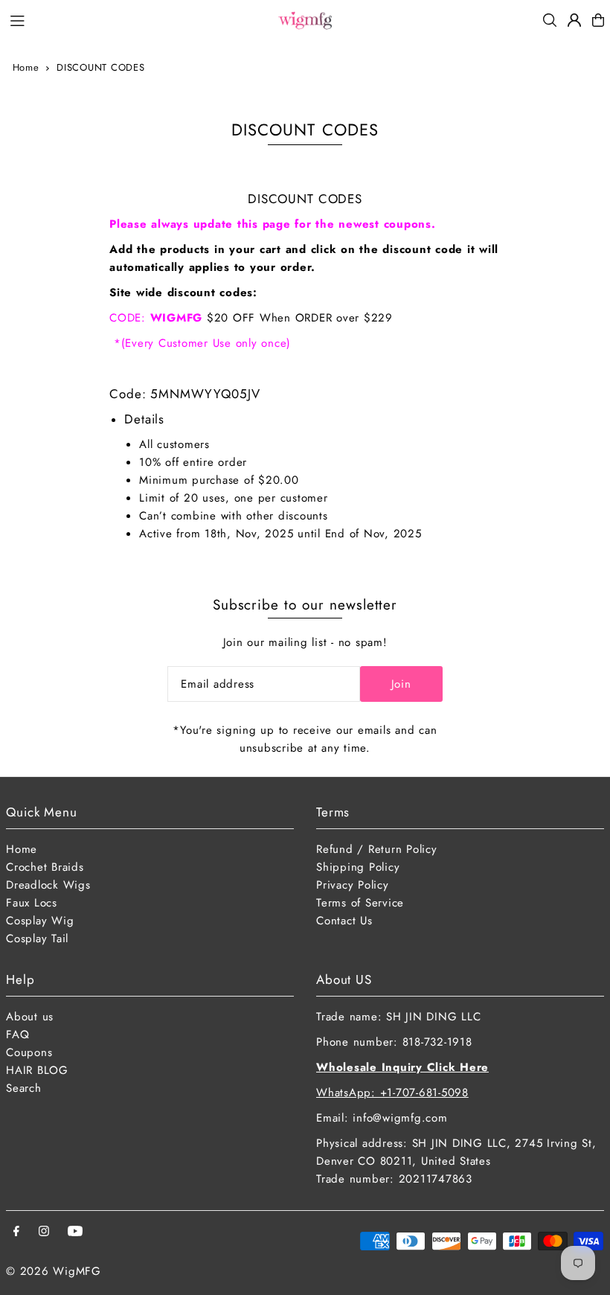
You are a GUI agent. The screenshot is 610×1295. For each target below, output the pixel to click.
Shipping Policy (357, 867)
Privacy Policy (352, 885)
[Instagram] (44, 1232)
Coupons (29, 1052)
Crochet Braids (45, 867)
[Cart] (598, 20)
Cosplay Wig (40, 920)
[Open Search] (549, 20)
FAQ (17, 1034)
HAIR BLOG (37, 1070)
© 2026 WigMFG (53, 1271)
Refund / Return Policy (376, 849)
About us (30, 1016)
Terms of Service (360, 903)
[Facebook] (16, 1232)
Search (24, 1088)
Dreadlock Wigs (48, 885)
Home (26, 67)
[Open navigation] (135, 19)
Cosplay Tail (37, 938)
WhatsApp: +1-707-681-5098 (392, 1092)
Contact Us (344, 920)
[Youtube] (75, 1232)
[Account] (574, 20)
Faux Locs (31, 903)
